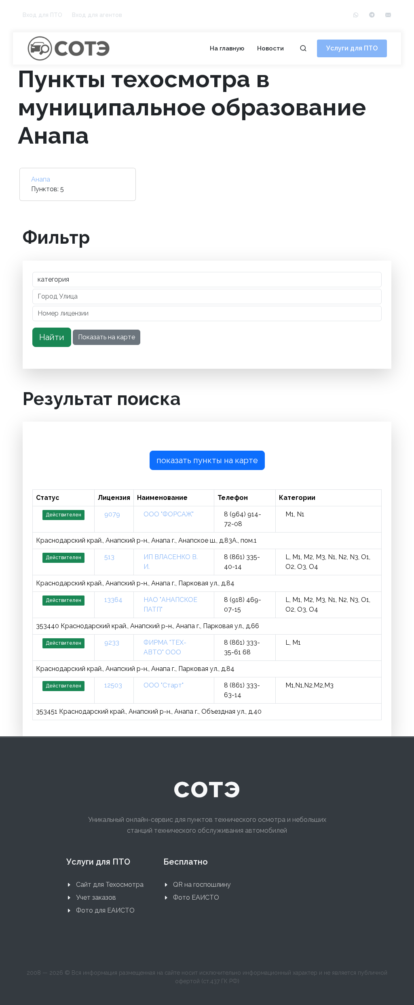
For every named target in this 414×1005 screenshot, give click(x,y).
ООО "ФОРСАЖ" (169, 514)
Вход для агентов (97, 15)
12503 (113, 685)
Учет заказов (96, 897)
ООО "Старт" (164, 685)
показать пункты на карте (207, 460)
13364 (113, 600)
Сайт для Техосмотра (110, 884)
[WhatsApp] (356, 15)
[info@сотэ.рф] (388, 15)
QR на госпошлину (202, 884)
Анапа (40, 179)
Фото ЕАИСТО (196, 897)
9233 (111, 642)
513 (109, 557)
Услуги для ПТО (352, 48)
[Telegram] (372, 15)
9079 (112, 514)
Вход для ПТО (42, 15)
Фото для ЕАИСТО (105, 910)
